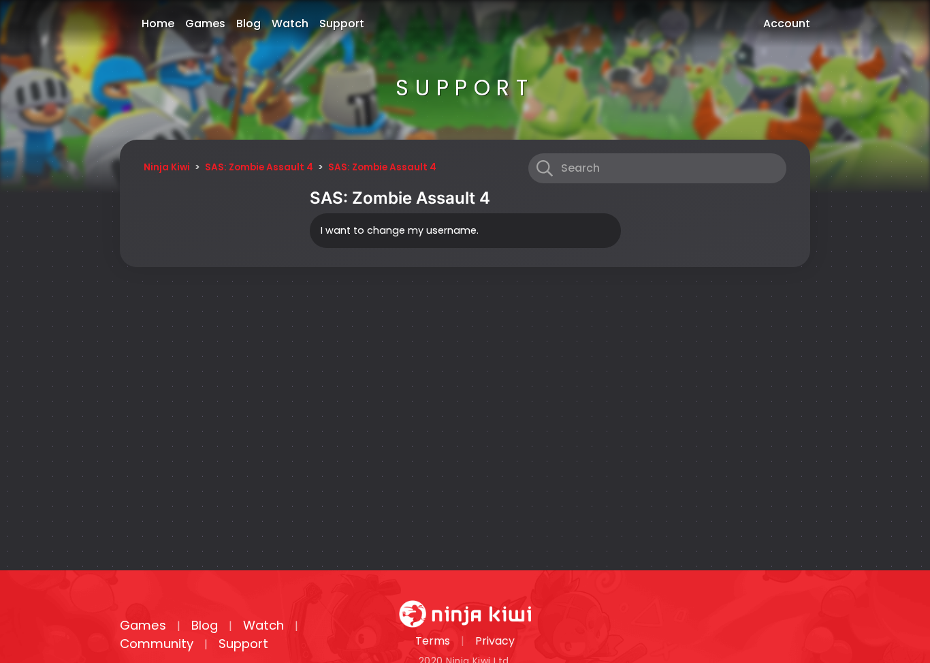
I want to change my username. (400, 230)
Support (341, 23)
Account (786, 23)
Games (205, 23)
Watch (290, 23)
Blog (248, 23)
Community (156, 643)
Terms (432, 641)
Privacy (495, 641)
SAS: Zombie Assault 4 (259, 167)
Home (158, 23)
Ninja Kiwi (167, 167)
